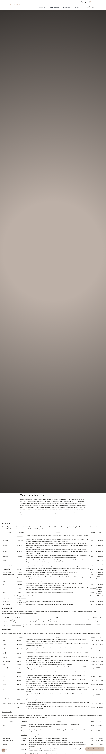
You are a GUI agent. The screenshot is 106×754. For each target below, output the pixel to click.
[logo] (17, 4)
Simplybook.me (21, 574)
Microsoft (19, 640)
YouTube (19, 569)
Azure (18, 699)
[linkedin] (93, 1)
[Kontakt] (89, 7)
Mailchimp (20, 536)
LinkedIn (19, 556)
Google (19, 588)
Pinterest (20, 578)
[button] (3, 750)
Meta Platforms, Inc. (24, 725)
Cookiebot (20, 572)
